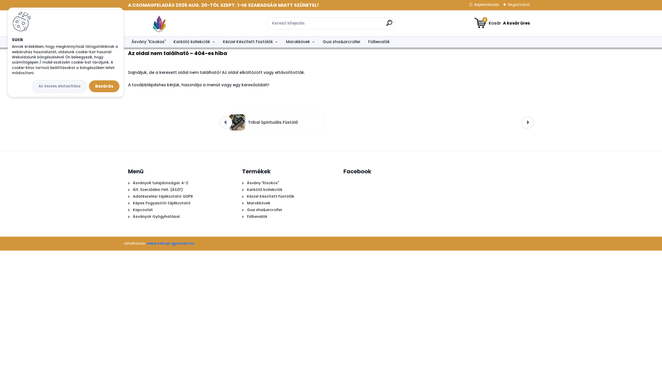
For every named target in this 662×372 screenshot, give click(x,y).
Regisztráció (519, 4)
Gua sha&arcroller (341, 41)
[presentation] (225, 122)
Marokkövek (298, 41)
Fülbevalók (379, 41)
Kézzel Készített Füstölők (248, 41)
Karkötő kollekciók (192, 41)
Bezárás (104, 86)
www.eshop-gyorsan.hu (170, 243)
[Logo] (159, 23)
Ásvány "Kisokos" (148, 41)
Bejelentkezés (487, 4)
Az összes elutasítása (59, 86)
